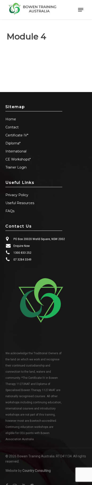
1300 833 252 (22, 252)
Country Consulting (36, 470)
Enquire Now (21, 246)
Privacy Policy (16, 195)
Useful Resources (19, 203)
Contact (12, 127)
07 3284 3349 (22, 259)
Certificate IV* (16, 135)
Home (10, 119)
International (15, 151)
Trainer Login (16, 167)
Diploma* (13, 143)
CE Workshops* (18, 159)
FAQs (9, 211)
